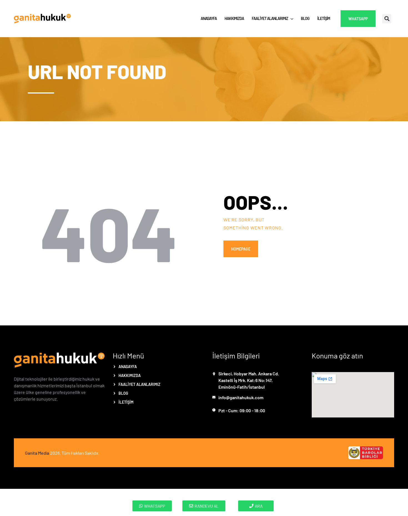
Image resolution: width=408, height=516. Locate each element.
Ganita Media (37, 453)
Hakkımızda (130, 375)
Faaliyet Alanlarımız (139, 384)
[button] (386, 18)
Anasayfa (128, 366)
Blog (123, 393)
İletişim (126, 401)
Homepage (240, 248)
